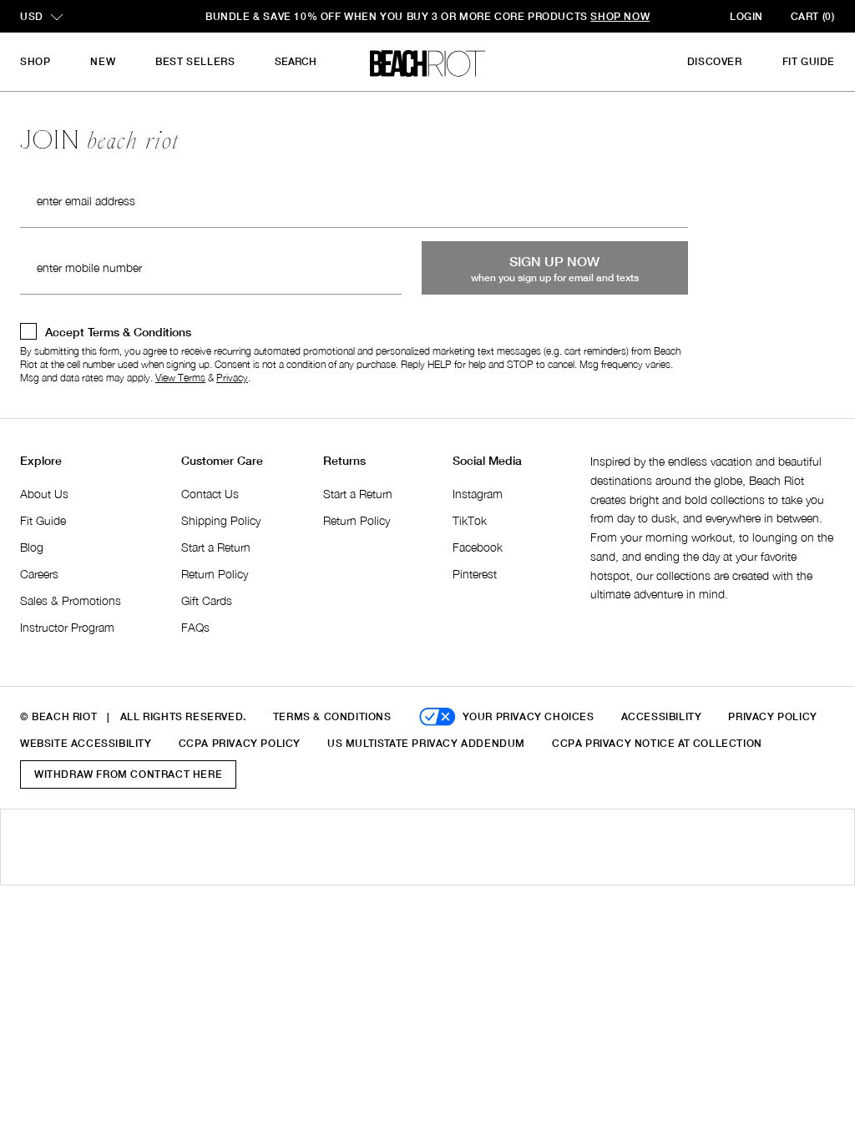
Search (295, 61)
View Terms (180, 377)
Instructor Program (67, 627)
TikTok (470, 520)
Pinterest (475, 574)
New (102, 61)
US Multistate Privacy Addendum (426, 743)
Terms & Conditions (332, 716)
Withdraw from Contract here (128, 774)
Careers (39, 574)
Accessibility (661, 716)
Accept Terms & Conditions (118, 332)
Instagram (478, 494)
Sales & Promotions (70, 600)
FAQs (195, 627)
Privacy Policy (772, 716)
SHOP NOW (612, 16)
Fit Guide (808, 61)
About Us (44, 494)
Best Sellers (195, 61)
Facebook (478, 547)
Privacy (232, 377)
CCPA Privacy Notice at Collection (657, 743)
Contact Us (210, 494)
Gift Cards (206, 600)
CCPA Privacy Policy (240, 743)
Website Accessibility (86, 743)
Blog (31, 547)
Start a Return (215, 547)
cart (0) (813, 16)
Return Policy (214, 574)
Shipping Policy (221, 520)
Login (746, 16)
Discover (714, 61)
